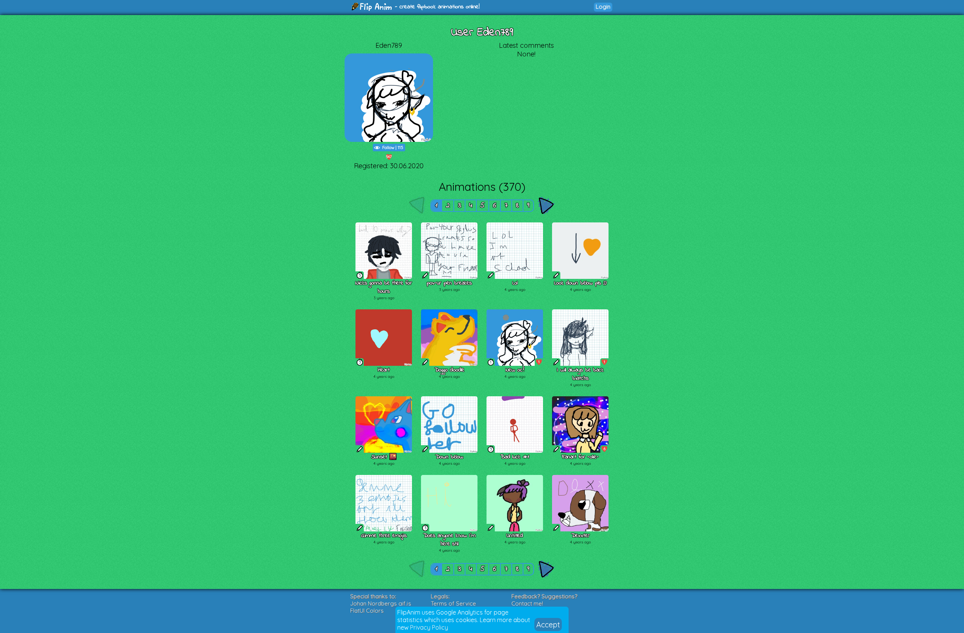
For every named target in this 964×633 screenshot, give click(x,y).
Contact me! (527, 603)
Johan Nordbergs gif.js (380, 603)
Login (603, 6)
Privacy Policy (429, 627)
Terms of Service (453, 603)
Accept (548, 624)
